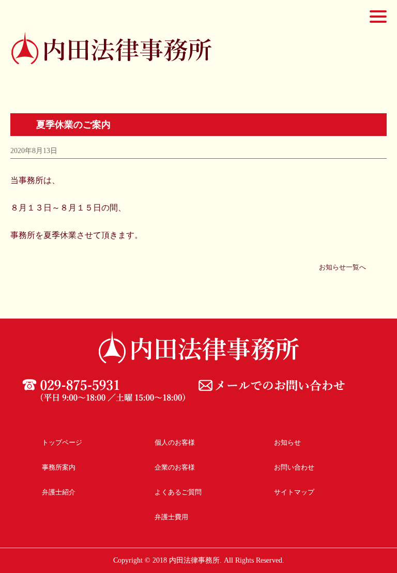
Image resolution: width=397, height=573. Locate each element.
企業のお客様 (175, 467)
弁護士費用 (171, 517)
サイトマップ (294, 492)
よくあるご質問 (178, 492)
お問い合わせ (294, 467)
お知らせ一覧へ (342, 267)
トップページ (62, 442)
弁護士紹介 (58, 492)
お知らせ (287, 442)
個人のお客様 (175, 442)
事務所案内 (58, 467)
